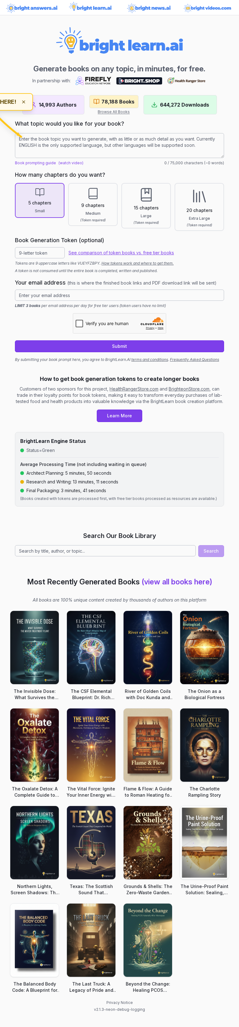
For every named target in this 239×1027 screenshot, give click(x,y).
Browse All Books (114, 111)
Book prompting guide (35, 163)
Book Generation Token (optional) (59, 240)
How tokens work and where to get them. (137, 263)
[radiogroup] (119, 207)
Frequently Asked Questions (194, 359)
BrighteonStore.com (189, 388)
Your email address (116, 282)
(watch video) (71, 163)
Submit (119, 346)
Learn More (119, 415)
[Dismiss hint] (23, 102)
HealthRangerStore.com (134, 388)
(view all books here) (177, 581)
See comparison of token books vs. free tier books (121, 252)
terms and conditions (149, 359)
